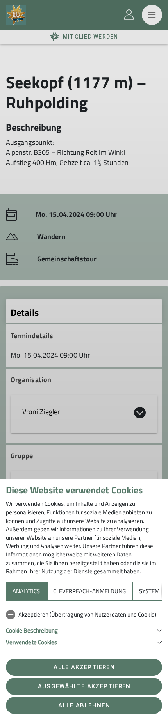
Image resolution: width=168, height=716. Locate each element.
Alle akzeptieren (84, 667)
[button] (84, 629)
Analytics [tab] (26, 591)
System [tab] (149, 591)
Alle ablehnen (84, 705)
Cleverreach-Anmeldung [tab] (89, 591)
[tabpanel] (84, 627)
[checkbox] (84, 614)
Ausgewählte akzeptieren (84, 686)
